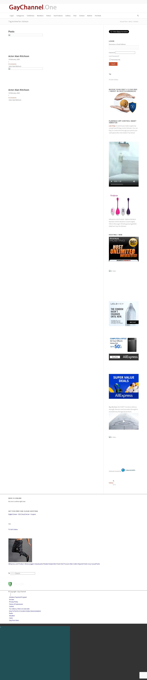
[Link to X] (137, 8)
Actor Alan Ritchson (18, 56)
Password (112, 53)
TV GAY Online (113, 80)
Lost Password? (114, 56)
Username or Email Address (117, 44)
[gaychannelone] (32, 8)
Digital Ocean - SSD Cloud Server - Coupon (22, 514)
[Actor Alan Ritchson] (25, 35)
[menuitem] (11, 15)
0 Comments (12, 64)
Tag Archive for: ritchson (18, 21)
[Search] (137, 15)
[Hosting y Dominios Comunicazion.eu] (128, 471)
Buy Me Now (113, 407)
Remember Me (115, 60)
